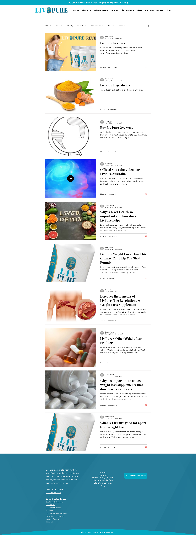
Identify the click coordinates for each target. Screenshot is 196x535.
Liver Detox (81, 26)
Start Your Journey (103, 483)
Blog (103, 485)
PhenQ (70, 26)
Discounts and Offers (103, 480)
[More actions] (146, 37)
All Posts (48, 26)
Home (103, 472)
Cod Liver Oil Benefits (54, 502)
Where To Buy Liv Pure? (103, 478)
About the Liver (97, 26)
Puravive (111, 26)
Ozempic (122, 26)
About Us (103, 475)
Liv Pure (59, 26)
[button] (86, 10)
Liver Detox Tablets (54, 489)
